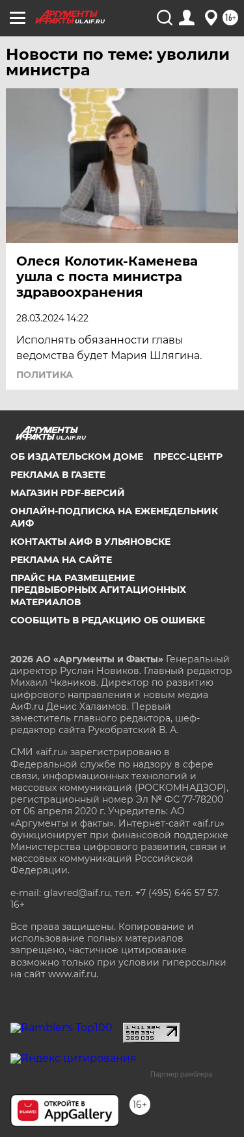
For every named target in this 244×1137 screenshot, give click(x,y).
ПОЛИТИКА (44, 374)
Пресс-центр (188, 456)
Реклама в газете (57, 475)
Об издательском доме (76, 456)
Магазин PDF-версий (67, 493)
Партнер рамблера (181, 1074)
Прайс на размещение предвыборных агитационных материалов (98, 589)
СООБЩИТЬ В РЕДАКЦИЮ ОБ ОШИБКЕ (107, 620)
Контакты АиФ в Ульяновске (90, 541)
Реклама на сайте (61, 560)
